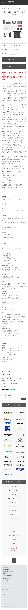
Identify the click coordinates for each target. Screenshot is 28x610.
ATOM (7, 589)
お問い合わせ (6, 569)
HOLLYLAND (10, 8)
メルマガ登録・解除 (7, 575)
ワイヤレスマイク (19, 8)
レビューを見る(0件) (7, 371)
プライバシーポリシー (8, 582)
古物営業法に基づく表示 (8, 587)
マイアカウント (6, 578)
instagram (6, 598)
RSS (4, 589)
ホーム (3, 8)
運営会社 (6, 592)
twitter (5, 600)
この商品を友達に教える (8, 380)
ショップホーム (6, 567)
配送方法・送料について (8, 573)
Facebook (6, 596)
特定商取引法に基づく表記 (9, 585)
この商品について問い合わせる (10, 383)
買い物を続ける (6, 386)
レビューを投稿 (6, 374)
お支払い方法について (8, 571)
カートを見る (6, 580)
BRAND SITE (7, 594)
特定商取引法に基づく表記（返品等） (12, 378)
